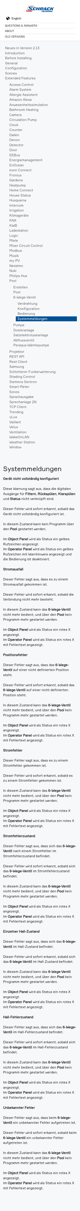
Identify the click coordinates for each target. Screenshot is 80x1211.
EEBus (14, 155)
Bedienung (26, 313)
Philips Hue (18, 276)
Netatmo (16, 266)
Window (15, 447)
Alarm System (20, 89)
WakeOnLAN (19, 437)
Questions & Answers (21, 25)
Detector (16, 145)
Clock (13, 125)
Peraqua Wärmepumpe (31, 345)
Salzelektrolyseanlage (30, 335)
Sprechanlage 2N (22, 402)
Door (13, 150)
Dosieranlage (23, 330)
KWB (13, 225)
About (9, 31)
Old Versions (15, 36)
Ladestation (18, 230)
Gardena (16, 180)
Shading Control (22, 377)
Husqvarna (17, 200)
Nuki (12, 271)
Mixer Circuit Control (26, 245)
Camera (15, 115)
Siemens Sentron (23, 382)
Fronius (15, 175)
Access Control (21, 85)
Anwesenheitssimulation (28, 105)
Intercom (16, 205)
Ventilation (17, 432)
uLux (13, 417)
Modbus (15, 250)
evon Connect (20, 170)
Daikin (14, 135)
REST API (16, 356)
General (11, 63)
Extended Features (20, 78)
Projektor (16, 351)
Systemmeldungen (32, 319)
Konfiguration (29, 309)
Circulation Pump (23, 120)
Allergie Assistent (23, 95)
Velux (13, 427)
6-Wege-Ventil (24, 297)
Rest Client (18, 362)
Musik (14, 256)
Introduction (15, 53)
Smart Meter (19, 387)
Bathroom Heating (23, 110)
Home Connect (21, 190)
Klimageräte (19, 215)
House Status (20, 195)
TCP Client (17, 407)
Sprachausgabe (21, 397)
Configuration (16, 68)
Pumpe (18, 325)
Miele (13, 240)
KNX (12, 220)
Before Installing (18, 58)
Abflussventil (23, 340)
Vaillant (15, 422)
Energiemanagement (25, 160)
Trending (16, 412)
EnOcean (16, 165)
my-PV (14, 260)
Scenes (11, 73)
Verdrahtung (27, 303)
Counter (15, 130)
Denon (14, 140)
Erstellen (20, 287)
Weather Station (22, 442)
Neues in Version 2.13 (22, 48)
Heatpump (17, 185)
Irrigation (16, 210)
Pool (12, 281)
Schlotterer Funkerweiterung (32, 372)
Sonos (14, 392)
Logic (13, 235)
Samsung (16, 366)
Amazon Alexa (20, 99)
